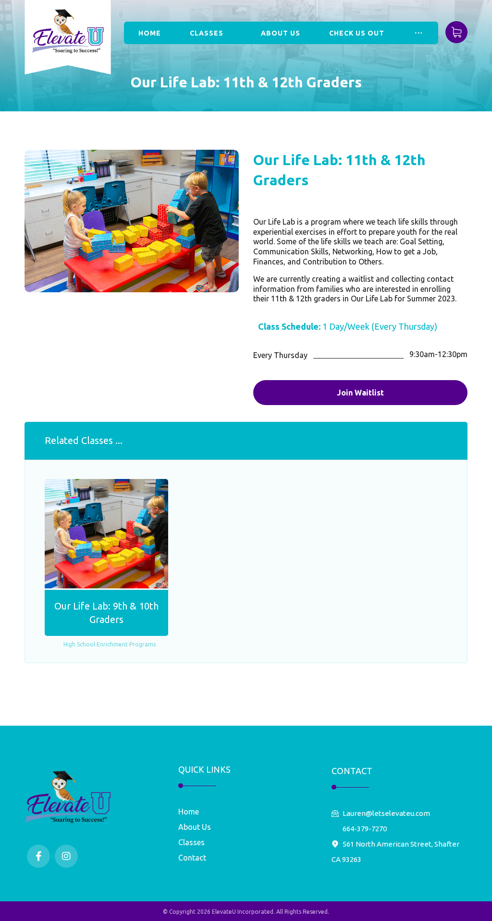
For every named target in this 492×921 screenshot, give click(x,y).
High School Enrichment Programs (109, 644)
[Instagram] (66, 856)
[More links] (418, 33)
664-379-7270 (365, 829)
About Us (194, 827)
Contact (192, 857)
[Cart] (456, 31)
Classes (191, 842)
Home (188, 811)
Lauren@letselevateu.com (386, 813)
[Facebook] (38, 856)
